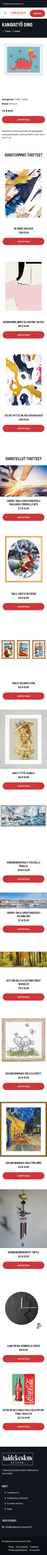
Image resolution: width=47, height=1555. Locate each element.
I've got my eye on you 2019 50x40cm (23, 415)
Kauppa (37, 13)
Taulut (16, 31)
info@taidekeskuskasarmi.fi (13, 4)
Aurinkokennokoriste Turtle (23, 1252)
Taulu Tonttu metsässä (23, 593)
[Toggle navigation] (5, 13)
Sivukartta (34, 1550)
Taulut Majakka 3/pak (23, 683)
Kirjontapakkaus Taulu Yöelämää (23, 1162)
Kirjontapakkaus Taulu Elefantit (24, 1073)
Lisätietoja (23, 119)
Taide (8, 31)
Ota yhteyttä (22, 1546)
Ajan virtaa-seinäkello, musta (23, 1345)
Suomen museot (15, 1503)
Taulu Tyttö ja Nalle (23, 773)
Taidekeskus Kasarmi (17, 1498)
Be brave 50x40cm (23, 228)
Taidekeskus (13, 1492)
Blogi (9, 1508)
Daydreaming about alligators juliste (23, 322)
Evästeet (34, 1546)
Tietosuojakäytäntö (17, 1550)
